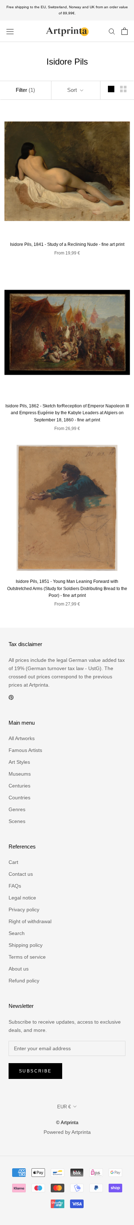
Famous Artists (25, 750)
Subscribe (35, 1071)
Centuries (19, 786)
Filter (25, 90)
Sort (72, 90)
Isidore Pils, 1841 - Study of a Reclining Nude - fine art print (67, 244)
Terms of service (27, 957)
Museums (20, 774)
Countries (19, 797)
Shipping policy (26, 945)
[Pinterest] (11, 697)
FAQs (15, 886)
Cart (13, 862)
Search (17, 933)
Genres (17, 809)
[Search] (112, 31)
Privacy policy (24, 909)
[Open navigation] (10, 31)
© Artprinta (67, 1122)
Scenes (17, 821)
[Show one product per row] (111, 89)
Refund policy (24, 980)
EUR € (64, 1106)
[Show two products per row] (123, 89)
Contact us (21, 874)
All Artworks (22, 738)
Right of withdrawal (30, 921)
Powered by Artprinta (67, 1132)
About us (19, 969)
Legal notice (22, 898)
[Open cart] (124, 31)
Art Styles (19, 762)
